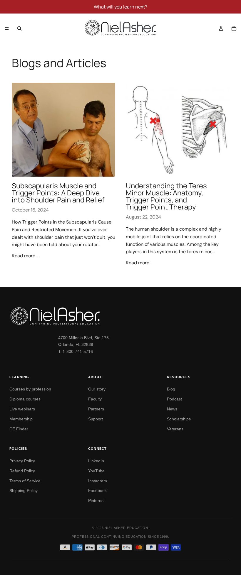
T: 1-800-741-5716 (75, 351)
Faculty (95, 399)
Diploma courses (25, 399)
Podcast (174, 399)
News (172, 409)
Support (95, 419)
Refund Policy (22, 471)
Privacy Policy (22, 461)
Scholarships (179, 419)
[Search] (19, 28)
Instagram (97, 480)
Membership (21, 419)
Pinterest (96, 500)
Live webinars (22, 409)
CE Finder (18, 429)
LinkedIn (96, 461)
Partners (96, 409)
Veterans (175, 429)
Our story (97, 389)
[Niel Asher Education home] (120, 316)
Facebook (97, 490)
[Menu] (7, 28)
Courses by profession (30, 389)
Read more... (25, 256)
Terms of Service (25, 480)
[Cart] (233, 28)
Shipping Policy (23, 490)
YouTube (96, 471)
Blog (171, 389)
